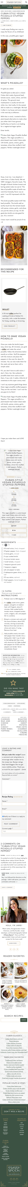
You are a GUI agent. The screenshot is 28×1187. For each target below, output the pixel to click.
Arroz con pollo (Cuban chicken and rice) (14, 1050)
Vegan (10, 706)
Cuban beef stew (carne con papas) (14, 1093)
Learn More (13, 943)
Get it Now (17, 7)
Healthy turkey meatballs (14, 1067)
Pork (21, 1128)
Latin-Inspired (21, 703)
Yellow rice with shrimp (14, 1074)
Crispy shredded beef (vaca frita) (14, 1069)
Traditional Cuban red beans (14, 1060)
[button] (7, 477)
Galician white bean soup (14, 1097)
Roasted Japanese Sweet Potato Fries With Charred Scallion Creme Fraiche (21, 726)
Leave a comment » (18, 712)
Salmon (22, 1130)
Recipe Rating (7, 797)
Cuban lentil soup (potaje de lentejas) (14, 1100)
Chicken (21, 1124)
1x (5, 544)
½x (3, 544)
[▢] (2, 548)
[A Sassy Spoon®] (14, 1170)
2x (9, 544)
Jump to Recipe (7, 25)
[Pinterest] (17, 949)
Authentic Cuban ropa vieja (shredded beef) (14, 1052)
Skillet (5, 309)
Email (4, 809)
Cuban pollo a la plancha (14, 1045)
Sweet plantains (14, 1041)
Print (14, 525)
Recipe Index (8, 11)
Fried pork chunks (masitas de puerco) (14, 1078)
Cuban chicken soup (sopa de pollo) (14, 1088)
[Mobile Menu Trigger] (2, 2)
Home (2, 11)
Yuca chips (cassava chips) (14, 1048)
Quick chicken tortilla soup (14, 1091)
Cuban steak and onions (14, 1076)
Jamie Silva (14, 488)
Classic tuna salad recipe (14, 1062)
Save (14, 535)
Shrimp (22, 1134)
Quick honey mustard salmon (14, 1071)
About (5, 1124)
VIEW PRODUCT (9, 326)
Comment (6, 779)
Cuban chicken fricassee (14, 1043)
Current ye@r (7, 828)
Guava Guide (5, 1156)
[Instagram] (14, 949)
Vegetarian (17, 706)
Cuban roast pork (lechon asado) (14, 1065)
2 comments (7, 712)
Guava (22, 1126)
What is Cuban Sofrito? (5, 1150)
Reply (22, 855)
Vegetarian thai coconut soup (14, 1095)
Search (23, 1019)
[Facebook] (10, 949)
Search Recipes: (14, 1016)
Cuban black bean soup (14, 1086)
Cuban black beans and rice (14, 1039)
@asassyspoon (9, 695)
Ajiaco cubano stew (14, 1102)
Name (4, 801)
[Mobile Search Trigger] (25, 2)
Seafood (21, 1132)
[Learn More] (14, 909)
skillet (11, 313)
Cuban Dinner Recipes (18, 11)
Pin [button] (15, 530)
